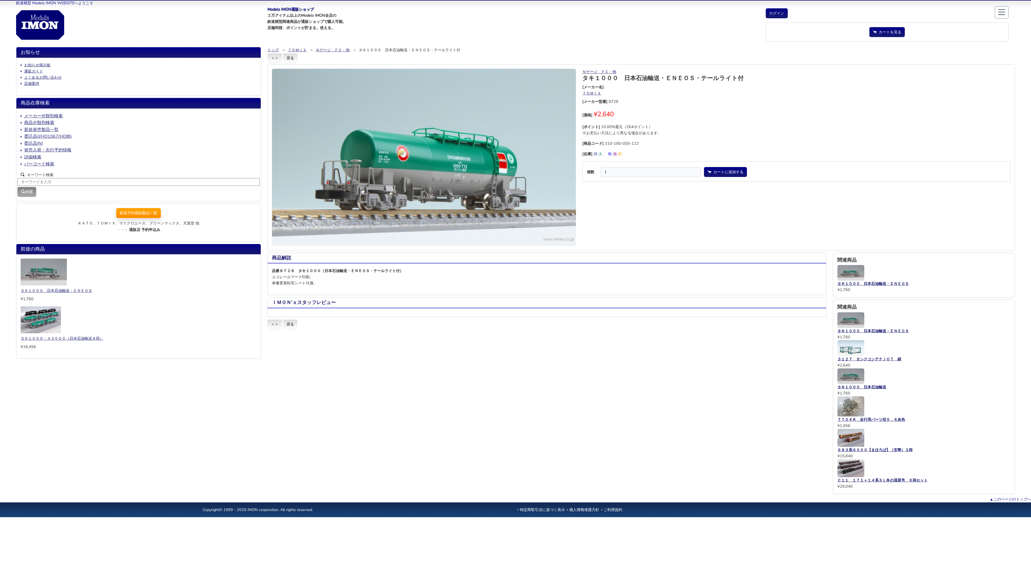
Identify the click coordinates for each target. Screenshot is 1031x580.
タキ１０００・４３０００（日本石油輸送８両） (62, 338)
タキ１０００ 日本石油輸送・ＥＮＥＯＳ (56, 290)
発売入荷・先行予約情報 (47, 150)
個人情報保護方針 (584, 509)
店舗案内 (31, 83)
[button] (777, 13)
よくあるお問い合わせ (43, 77)
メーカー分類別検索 (43, 116)
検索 (29, 191)
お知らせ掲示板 (37, 65)
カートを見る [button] (889, 32)
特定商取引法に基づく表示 (542, 509)
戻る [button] (290, 58)
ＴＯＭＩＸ (297, 50)
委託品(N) (33, 143)
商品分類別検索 (39, 123)
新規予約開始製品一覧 (138, 213)
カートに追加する (727, 172)
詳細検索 (32, 157)
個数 (590, 172)
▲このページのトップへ (1010, 499)
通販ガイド (33, 71)
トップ (273, 50)
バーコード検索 (39, 164)
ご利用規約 (613, 509)
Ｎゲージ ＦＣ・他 (333, 50)
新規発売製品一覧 (41, 130)
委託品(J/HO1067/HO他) (48, 136)
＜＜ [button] (274, 58)
